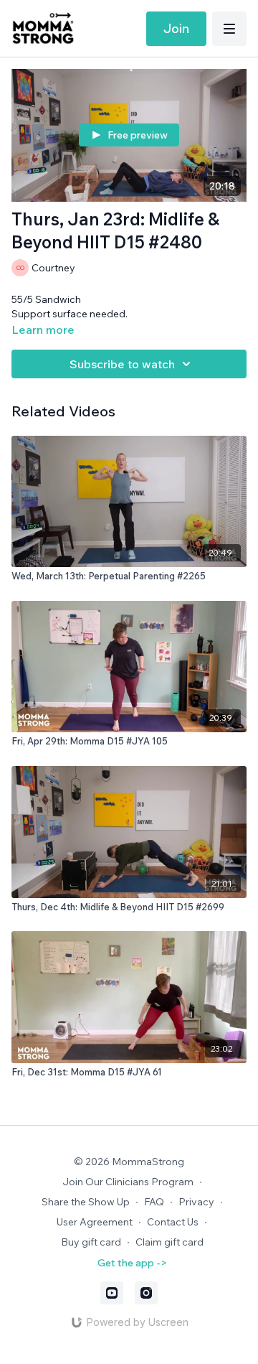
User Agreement (95, 1221)
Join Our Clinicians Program (128, 1181)
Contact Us (173, 1221)
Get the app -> (132, 1262)
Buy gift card (91, 1241)
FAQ (154, 1201)
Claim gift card (169, 1241)
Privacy (196, 1201)
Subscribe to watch (122, 364)
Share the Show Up (86, 1201)
